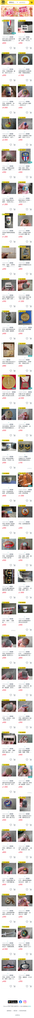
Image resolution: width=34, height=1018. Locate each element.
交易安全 (17, 1015)
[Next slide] (15, 27)
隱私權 (15, 1010)
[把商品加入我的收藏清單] (11, 48)
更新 (29, 1006)
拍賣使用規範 (22, 1010)
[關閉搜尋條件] (17, 2)
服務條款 (9, 1010)
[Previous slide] (3, 27)
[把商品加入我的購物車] (14, 48)
